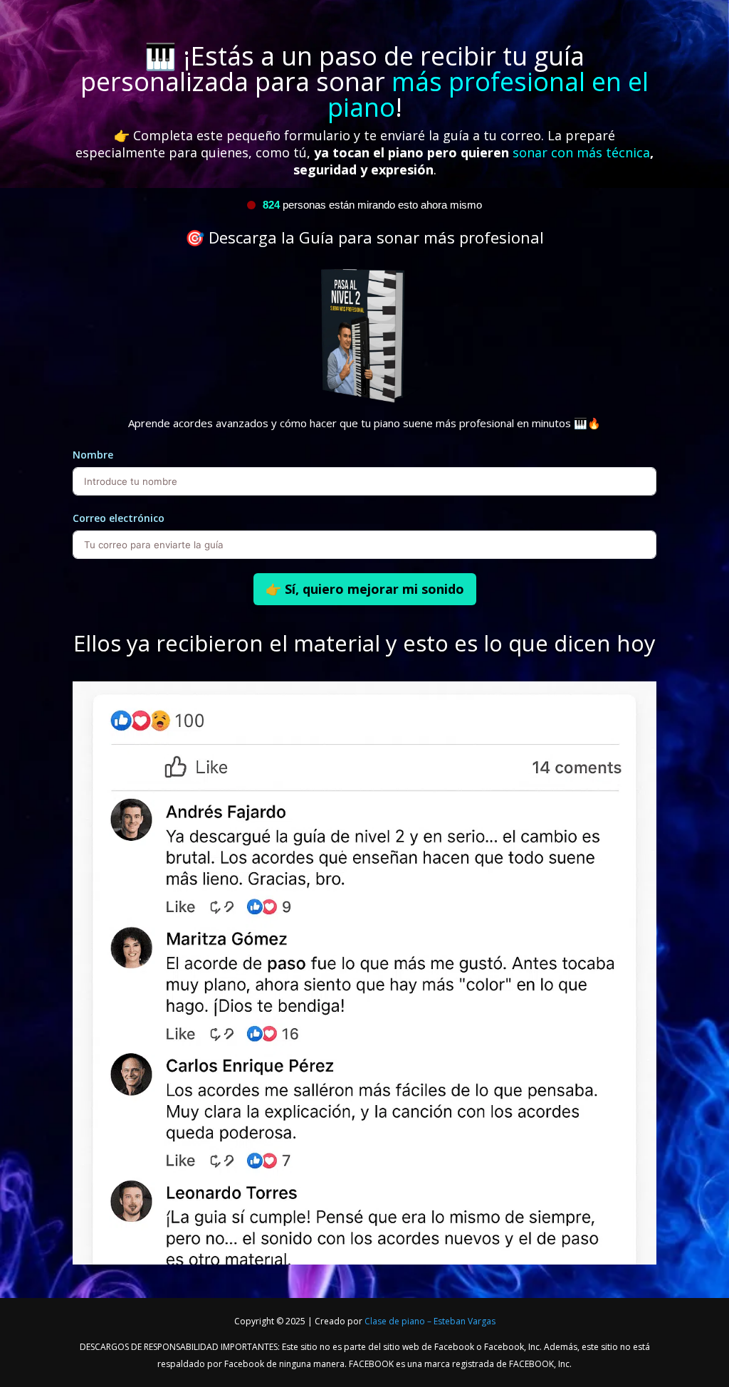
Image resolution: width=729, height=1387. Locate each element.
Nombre (93, 454)
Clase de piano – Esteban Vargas (429, 1321)
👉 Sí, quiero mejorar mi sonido (365, 588)
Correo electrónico (118, 518)
